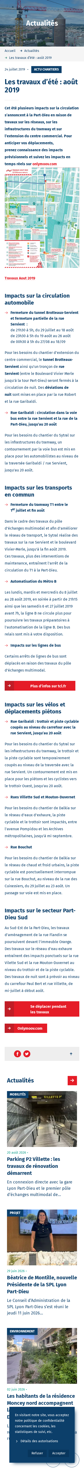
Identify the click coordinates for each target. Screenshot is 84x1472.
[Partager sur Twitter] (26, 1053)
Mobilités (18, 1094)
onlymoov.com (45, 164)
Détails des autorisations (39, 1441)
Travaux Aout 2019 (20, 278)
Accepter (58, 1453)
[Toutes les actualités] (72, 1080)
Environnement (22, 1331)
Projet (15, 1213)
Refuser (37, 1453)
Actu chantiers (46, 69)
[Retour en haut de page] (71, 1054)
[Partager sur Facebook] (17, 1053)
